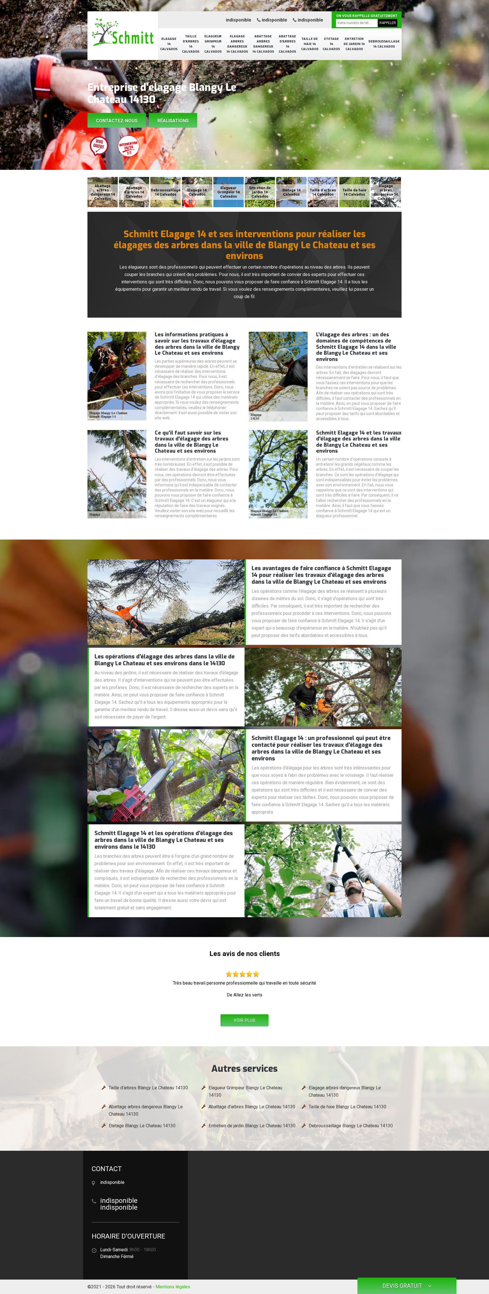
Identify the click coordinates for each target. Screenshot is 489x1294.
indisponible (238, 20)
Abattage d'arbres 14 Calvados (287, 44)
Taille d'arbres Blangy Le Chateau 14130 (148, 1087)
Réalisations (173, 120)
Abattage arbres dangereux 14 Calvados (263, 44)
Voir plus (245, 1020)
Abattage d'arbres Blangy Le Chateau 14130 (252, 1106)
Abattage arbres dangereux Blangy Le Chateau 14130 (146, 1110)
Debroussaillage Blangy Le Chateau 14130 (351, 1125)
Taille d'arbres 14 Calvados (190, 44)
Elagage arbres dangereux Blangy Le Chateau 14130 (345, 1091)
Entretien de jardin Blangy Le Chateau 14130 (252, 1125)
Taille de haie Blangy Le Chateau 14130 (347, 1106)
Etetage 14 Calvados (331, 44)
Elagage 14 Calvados (168, 44)
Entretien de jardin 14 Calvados (354, 44)
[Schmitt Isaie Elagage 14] (123, 32)
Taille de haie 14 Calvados (309, 44)
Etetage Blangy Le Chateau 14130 (142, 1125)
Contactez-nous (117, 120)
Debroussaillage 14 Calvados (384, 44)
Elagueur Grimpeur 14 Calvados (213, 44)
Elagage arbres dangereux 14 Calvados (237, 44)
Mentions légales (173, 1286)
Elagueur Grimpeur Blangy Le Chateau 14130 (245, 1091)
